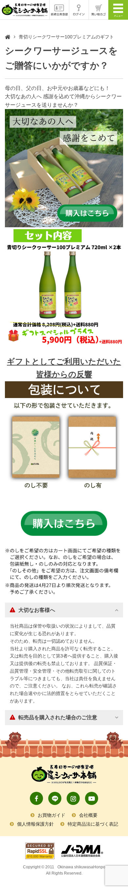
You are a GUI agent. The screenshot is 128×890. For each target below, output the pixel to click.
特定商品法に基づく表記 (93, 824)
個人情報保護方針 (35, 824)
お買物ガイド (51, 815)
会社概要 (88, 815)
